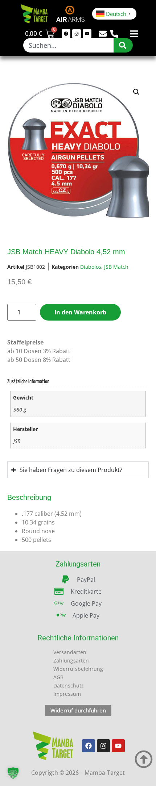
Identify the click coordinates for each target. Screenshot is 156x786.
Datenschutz (68, 685)
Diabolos (90, 266)
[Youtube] (87, 33)
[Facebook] (66, 33)
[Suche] (123, 45)
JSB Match (116, 266)
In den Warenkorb (80, 312)
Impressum (67, 693)
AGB (58, 677)
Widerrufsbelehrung (78, 668)
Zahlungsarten (71, 660)
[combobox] (68, 45)
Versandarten (69, 652)
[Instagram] (76, 33)
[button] (136, 92)
